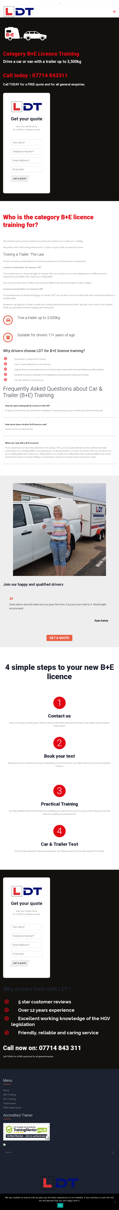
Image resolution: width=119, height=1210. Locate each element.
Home (6, 1090)
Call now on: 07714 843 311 (42, 1048)
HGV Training (9, 1094)
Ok (60, 1205)
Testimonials (9, 1103)
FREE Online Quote (12, 1107)
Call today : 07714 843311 (35, 75)
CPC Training (9, 1099)
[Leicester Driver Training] (18, 11)
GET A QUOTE (19, 178)
